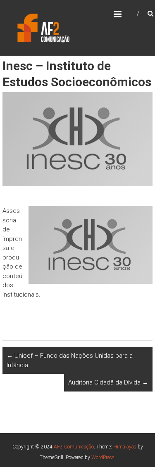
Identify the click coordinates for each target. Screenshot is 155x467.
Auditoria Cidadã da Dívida (108, 382)
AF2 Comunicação (74, 447)
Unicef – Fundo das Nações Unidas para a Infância (70, 360)
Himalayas (124, 447)
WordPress (102, 457)
